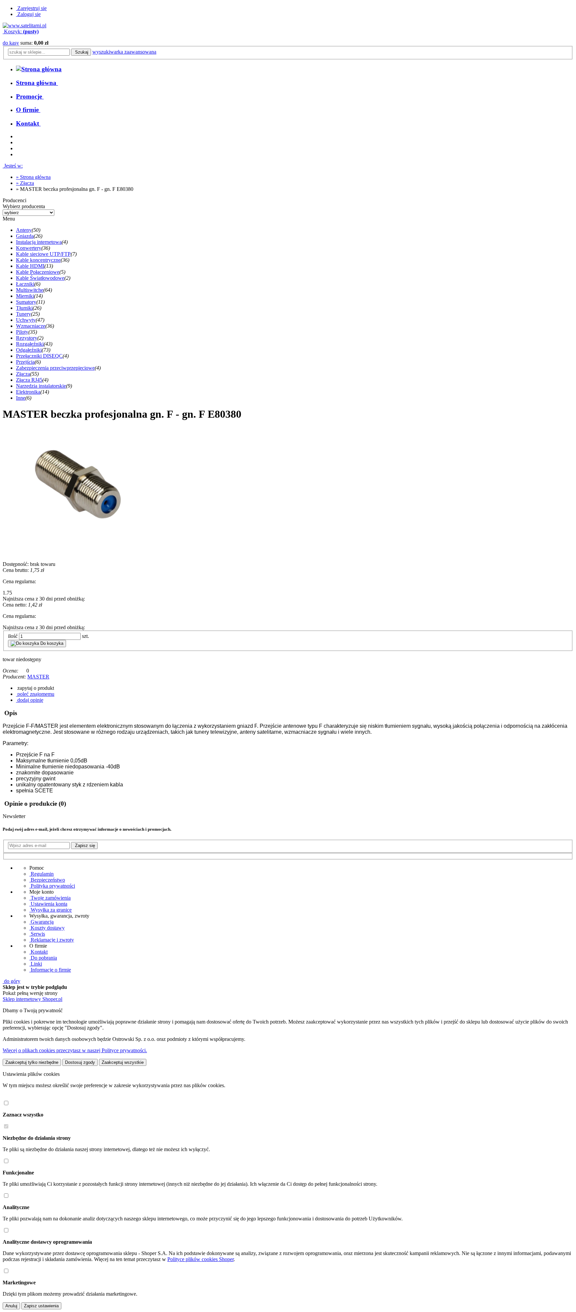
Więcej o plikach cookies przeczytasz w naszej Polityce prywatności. (75, 1050)
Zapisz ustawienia (41, 1305)
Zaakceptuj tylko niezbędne (31, 1062)
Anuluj (11, 1305)
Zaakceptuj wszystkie (123, 1062)
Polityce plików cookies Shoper (200, 1259)
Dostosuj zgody (80, 1062)
